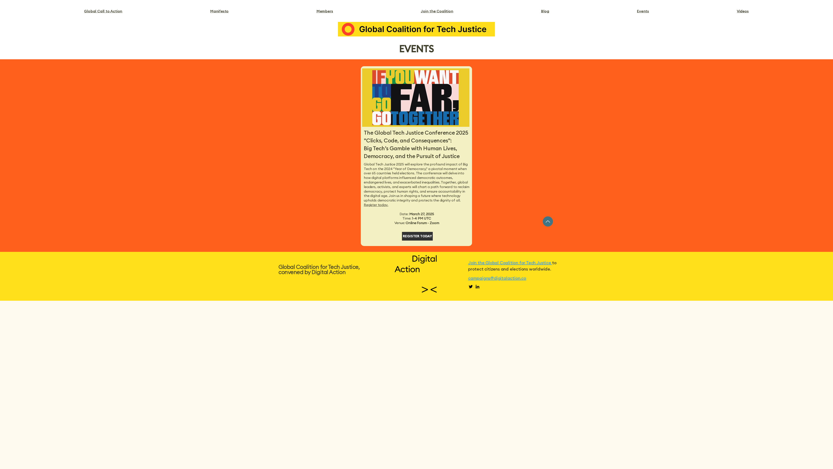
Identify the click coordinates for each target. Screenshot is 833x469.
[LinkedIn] (477, 286)
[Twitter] (470, 286)
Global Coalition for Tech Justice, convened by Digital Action (319, 269)
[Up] (548, 221)
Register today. (376, 205)
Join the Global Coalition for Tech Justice (510, 263)
